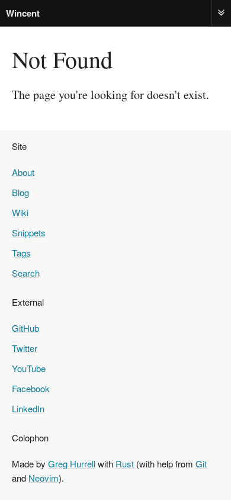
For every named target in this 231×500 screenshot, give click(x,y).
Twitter (24, 348)
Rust (125, 463)
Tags (21, 252)
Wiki (20, 212)
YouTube (29, 368)
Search (26, 273)
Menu (221, 13)
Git (201, 463)
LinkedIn (28, 408)
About (23, 172)
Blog (20, 192)
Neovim (43, 478)
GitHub (25, 328)
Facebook (31, 388)
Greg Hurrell (71, 463)
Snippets (29, 232)
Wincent (23, 13)
